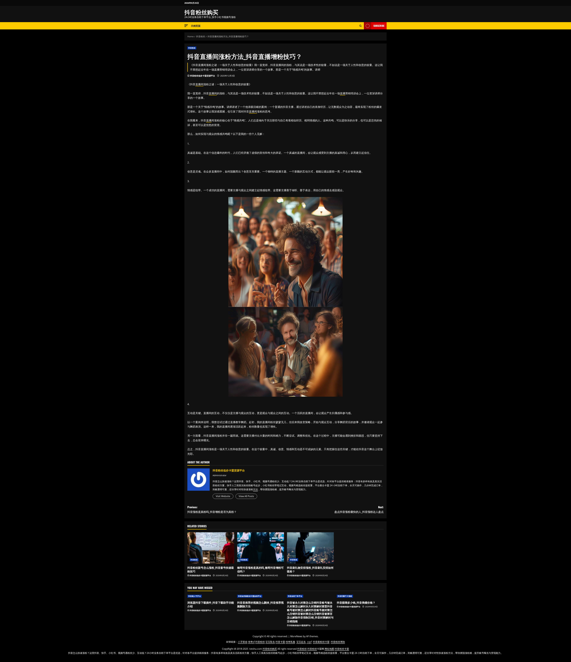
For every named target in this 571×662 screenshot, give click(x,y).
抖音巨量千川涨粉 (345, 596)
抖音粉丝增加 (338, 641)
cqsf (309, 641)
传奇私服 (290, 641)
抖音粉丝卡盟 (342, 648)
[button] (186, 25)
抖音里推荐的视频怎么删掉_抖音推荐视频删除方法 (260, 604)
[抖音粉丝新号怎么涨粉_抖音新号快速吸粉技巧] (210, 548)
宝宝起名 (301, 641)
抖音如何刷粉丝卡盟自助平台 (249, 596)
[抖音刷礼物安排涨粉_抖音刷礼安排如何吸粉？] (310, 548)
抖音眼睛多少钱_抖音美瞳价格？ (356, 602)
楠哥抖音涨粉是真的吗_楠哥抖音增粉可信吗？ (260, 569)
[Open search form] (360, 26)
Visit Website (223, 496)
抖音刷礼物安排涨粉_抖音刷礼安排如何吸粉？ (310, 569)
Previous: (212, 509)
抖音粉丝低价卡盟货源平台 (202, 75)
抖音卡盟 (280, 641)
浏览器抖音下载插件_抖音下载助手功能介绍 (210, 604)
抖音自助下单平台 (295, 596)
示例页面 (195, 25)
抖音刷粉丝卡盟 (321, 641)
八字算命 (242, 641)
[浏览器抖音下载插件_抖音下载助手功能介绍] (210, 596)
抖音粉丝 (191, 48)
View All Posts (246, 496)
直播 (342, 93)
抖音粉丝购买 (201, 12)
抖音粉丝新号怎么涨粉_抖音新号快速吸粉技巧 (210, 569)
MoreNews (296, 636)
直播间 (199, 84)
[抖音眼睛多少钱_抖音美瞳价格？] (360, 596)
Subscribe (378, 25)
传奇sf (251, 641)
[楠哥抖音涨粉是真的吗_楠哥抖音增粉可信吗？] (260, 548)
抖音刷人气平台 (194, 596)
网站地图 (329, 648)
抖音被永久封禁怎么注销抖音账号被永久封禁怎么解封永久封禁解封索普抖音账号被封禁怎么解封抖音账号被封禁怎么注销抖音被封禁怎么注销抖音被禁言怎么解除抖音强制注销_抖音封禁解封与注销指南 (310, 611)
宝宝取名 (270, 641)
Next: (359, 509)
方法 (255, 489)
